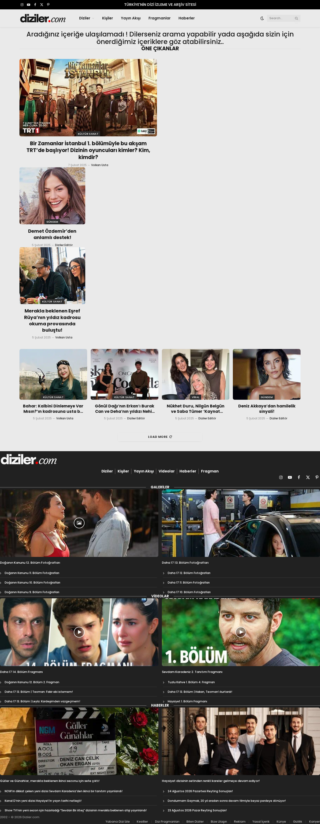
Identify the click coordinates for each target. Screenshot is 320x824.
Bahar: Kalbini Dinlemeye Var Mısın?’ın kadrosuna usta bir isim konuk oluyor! (53, 408)
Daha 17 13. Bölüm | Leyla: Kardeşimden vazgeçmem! (42, 701)
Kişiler (107, 18)
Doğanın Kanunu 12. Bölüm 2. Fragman (32, 682)
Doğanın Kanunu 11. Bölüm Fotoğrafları (32, 573)
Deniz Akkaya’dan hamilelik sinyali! (266, 408)
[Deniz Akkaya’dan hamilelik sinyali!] (267, 374)
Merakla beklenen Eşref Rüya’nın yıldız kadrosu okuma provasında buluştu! (52, 320)
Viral (196, 397)
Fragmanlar (160, 18)
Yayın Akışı (131, 18)
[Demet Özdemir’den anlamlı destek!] (52, 195)
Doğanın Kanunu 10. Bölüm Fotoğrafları (32, 582)
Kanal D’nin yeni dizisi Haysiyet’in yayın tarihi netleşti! (43, 801)
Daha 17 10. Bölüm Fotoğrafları (189, 592)
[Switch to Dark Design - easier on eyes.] (262, 18)
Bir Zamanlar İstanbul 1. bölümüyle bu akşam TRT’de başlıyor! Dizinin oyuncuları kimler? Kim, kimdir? (88, 150)
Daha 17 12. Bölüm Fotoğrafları (189, 573)
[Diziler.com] (43, 18)
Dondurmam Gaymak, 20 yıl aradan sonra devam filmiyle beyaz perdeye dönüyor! (227, 801)
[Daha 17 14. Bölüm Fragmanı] (79, 632)
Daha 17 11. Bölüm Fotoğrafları (189, 582)
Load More (158, 437)
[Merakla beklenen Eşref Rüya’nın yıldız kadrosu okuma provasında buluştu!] (52, 275)
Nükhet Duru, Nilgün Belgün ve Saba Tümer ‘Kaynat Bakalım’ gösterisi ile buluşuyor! (195, 408)
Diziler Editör (64, 245)
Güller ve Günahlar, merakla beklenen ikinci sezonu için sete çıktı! (50, 781)
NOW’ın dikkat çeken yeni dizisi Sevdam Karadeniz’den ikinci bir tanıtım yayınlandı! (64, 791)
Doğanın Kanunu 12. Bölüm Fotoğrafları (30, 563)
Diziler (84, 18)
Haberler (187, 18)
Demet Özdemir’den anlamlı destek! (52, 234)
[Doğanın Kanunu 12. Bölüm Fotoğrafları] (79, 523)
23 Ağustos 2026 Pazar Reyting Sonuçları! (197, 810)
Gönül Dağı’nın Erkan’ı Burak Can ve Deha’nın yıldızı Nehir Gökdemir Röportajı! (124, 408)
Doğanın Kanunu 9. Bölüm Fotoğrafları (32, 592)
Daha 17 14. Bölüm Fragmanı (21, 672)
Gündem (52, 222)
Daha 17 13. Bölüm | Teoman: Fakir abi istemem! (39, 692)
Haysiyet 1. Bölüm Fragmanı (187, 701)
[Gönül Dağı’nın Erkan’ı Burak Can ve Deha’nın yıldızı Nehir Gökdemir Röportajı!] (124, 374)
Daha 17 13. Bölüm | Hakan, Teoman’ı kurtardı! (200, 692)
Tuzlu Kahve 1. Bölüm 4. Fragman (191, 682)
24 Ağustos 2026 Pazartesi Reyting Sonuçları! (200, 791)
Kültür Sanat (88, 134)
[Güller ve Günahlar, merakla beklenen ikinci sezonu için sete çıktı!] (79, 741)
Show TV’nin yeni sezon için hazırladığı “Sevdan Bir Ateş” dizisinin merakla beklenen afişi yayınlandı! (76, 810)
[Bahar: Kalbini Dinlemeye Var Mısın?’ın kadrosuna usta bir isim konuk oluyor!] (53, 374)
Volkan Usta (99, 165)
